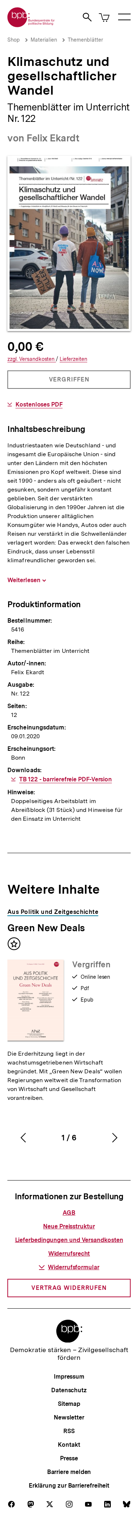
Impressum (69, 1376)
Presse (69, 1458)
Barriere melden (69, 1471)
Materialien (44, 40)
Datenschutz (69, 1390)
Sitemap (69, 1403)
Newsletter (69, 1417)
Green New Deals (46, 927)
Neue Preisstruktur (69, 1226)
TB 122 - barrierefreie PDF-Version (65, 779)
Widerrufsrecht (69, 1253)
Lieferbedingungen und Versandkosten (69, 1239)
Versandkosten (31, 359)
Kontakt (69, 1444)
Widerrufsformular (73, 1267)
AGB (69, 1212)
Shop (13, 40)
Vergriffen (69, 382)
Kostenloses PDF (39, 404)
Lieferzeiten (73, 359)
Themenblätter (85, 40)
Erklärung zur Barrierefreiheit (69, 1485)
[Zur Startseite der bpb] (31, 25)
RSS (69, 1431)
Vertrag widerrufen (69, 1287)
